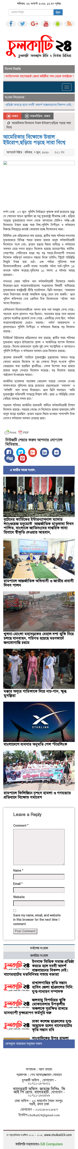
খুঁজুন (58, 12)
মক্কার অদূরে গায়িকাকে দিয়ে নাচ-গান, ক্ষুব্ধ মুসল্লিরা (35, 693)
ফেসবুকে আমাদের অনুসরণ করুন (23, 1044)
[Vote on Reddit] (56, 452)
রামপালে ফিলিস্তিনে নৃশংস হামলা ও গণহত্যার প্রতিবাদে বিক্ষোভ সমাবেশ (37, 795)
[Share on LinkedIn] (44, 452)
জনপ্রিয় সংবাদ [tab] (39, 955)
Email (18, 884)
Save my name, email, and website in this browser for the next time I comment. (37, 920)
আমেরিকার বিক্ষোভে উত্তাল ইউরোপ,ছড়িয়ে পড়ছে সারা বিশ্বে (34, 140)
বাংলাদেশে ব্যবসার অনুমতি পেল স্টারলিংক (35, 744)
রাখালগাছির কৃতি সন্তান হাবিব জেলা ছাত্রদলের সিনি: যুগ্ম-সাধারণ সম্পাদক (52, 987)
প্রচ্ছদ (14, 116)
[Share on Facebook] (8, 452)
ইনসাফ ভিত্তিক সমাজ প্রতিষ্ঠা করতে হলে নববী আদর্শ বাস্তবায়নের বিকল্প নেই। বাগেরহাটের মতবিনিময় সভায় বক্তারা (39, 968)
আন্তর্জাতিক (36, 116)
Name (18, 870)
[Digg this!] (9, 458)
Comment (20, 825)
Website (19, 897)
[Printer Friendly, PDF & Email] (16, 432)
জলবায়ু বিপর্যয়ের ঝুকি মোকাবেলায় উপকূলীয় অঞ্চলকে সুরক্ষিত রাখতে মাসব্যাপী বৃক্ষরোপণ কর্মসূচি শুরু (36, 1006)
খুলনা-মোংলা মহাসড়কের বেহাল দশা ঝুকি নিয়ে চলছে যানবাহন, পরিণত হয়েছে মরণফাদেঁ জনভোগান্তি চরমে (39, 638)
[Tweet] (20, 452)
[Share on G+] (32, 452)
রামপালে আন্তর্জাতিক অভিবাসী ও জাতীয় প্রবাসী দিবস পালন (39, 583)
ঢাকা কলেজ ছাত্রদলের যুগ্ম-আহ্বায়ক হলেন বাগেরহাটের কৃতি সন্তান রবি (52, 1025)
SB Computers (51, 1144)
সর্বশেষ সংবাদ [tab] (39, 948)
